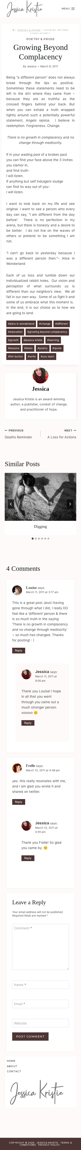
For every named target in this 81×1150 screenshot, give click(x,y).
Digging (40, 526)
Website (20, 1023)
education (15, 331)
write (32, 356)
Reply (18, 650)
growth (13, 340)
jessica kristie (33, 340)
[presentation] (40, 497)
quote (57, 348)
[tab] (33, 539)
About (12, 1066)
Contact (14, 1071)
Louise (31, 588)
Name (20, 985)
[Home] (13, 30)
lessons (13, 348)
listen (28, 348)
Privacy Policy (49, 1144)
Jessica (31, 66)
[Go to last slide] (11, 504)
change (44, 323)
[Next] (70, 504)
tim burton (15, 356)
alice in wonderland (21, 323)
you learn (47, 356)
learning (53, 340)
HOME (11, 1060)
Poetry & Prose (40, 39)
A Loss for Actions (61, 434)
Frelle (30, 766)
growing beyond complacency (47, 331)
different (61, 323)
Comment (23, 928)
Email (19, 1004)
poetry (43, 348)
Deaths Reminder (18, 434)
